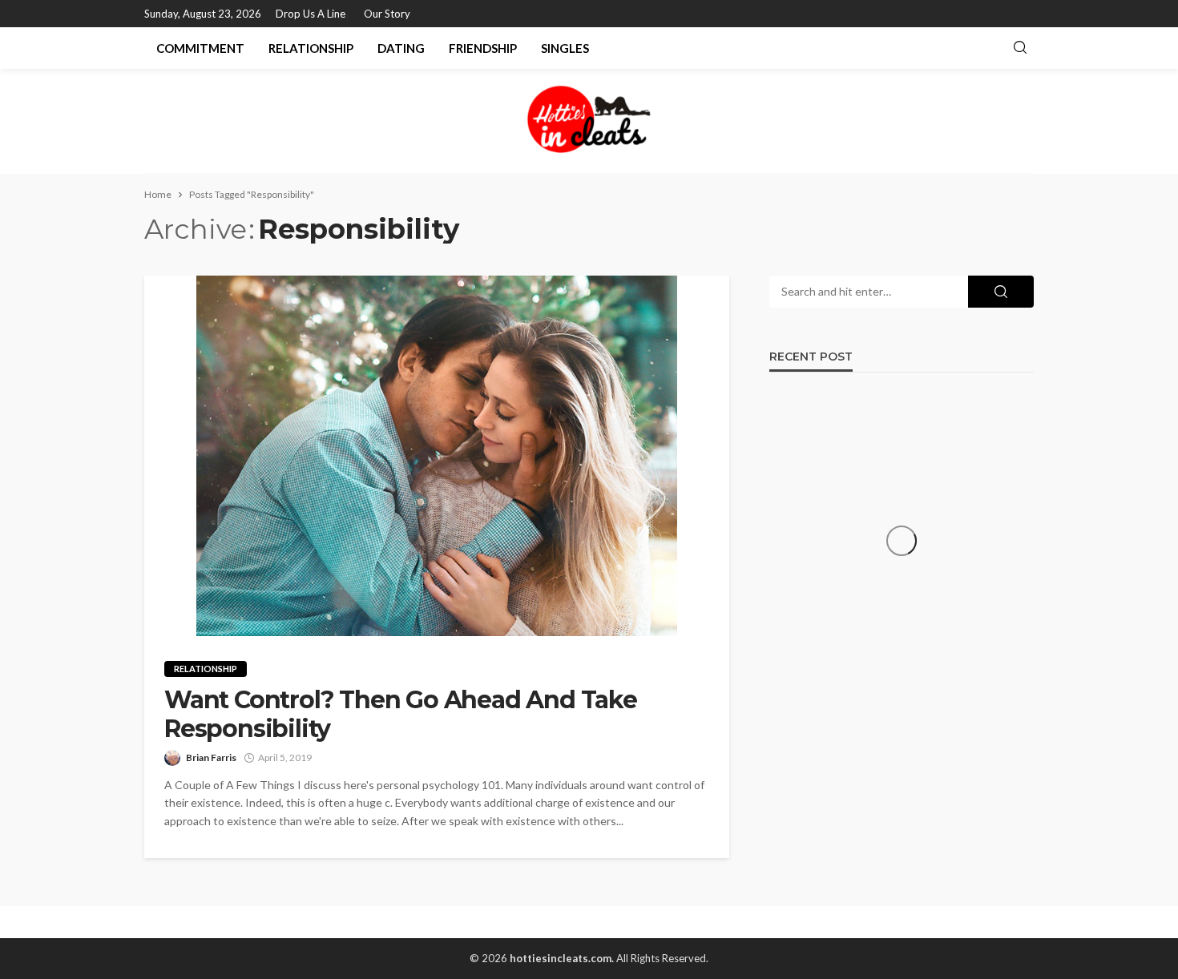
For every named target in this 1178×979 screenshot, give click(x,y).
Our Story (387, 13)
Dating (401, 48)
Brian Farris (211, 757)
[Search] (1020, 48)
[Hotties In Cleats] (589, 121)
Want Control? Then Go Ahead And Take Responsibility (400, 714)
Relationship (310, 48)
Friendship (483, 48)
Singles (565, 48)
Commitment (200, 48)
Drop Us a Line (310, 13)
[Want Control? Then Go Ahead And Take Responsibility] (436, 456)
